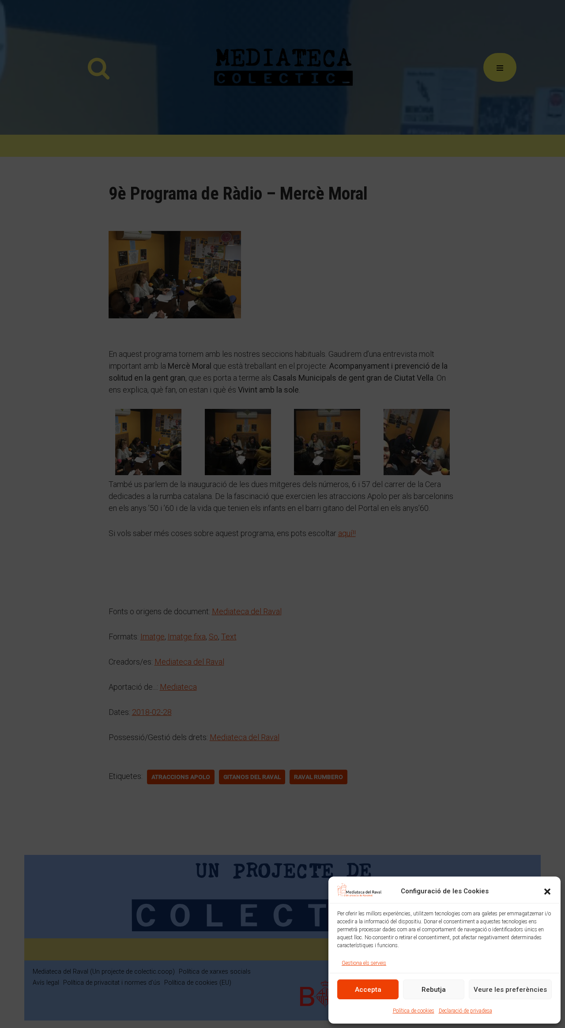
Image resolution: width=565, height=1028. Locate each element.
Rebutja (434, 990)
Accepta (368, 990)
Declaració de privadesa (465, 1011)
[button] (547, 891)
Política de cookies (413, 1011)
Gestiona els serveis (364, 963)
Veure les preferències (510, 990)
